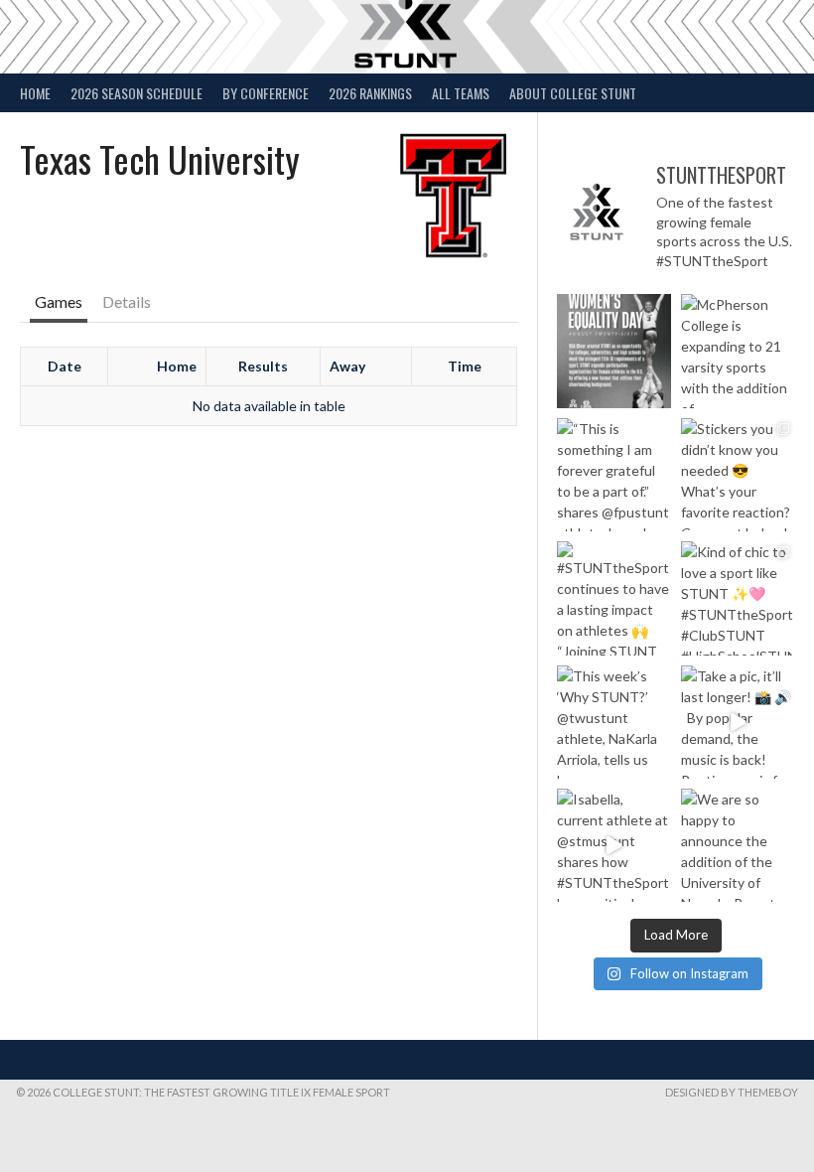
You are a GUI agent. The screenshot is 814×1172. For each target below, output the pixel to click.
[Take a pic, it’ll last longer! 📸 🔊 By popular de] (737, 722)
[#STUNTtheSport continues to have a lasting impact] (613, 598)
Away (347, 366)
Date (64, 366)
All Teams (460, 92)
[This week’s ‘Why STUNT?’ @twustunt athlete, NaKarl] (613, 722)
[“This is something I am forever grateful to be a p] (613, 474)
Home (35, 92)
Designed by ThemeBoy (731, 1092)
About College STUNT (572, 92)
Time (464, 366)
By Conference (265, 92)
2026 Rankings (370, 92)
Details (126, 301)
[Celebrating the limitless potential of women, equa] (613, 350)
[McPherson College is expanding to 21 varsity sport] (737, 350)
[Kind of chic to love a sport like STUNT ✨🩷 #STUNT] (737, 598)
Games (58, 301)
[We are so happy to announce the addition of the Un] (737, 845)
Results (263, 366)
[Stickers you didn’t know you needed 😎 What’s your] (737, 474)
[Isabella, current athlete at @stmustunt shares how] (613, 845)
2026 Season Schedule (136, 92)
